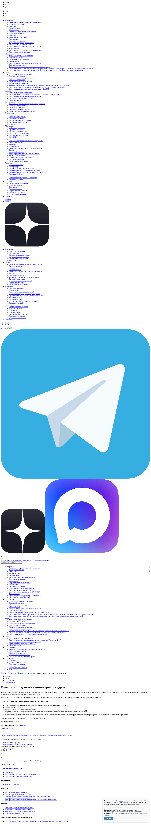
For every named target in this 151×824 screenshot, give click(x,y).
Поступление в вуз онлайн (18, 135)
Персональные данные (17, 41)
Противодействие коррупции (19, 52)
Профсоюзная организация (18, 161)
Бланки (11, 150)
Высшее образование (16, 57)
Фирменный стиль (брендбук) (19, 37)
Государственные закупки (18, 122)
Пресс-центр (13, 35)
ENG (5, 328)
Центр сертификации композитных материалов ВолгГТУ (29, 89)
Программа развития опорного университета (25, 96)
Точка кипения (14, 48)
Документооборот (15, 189)
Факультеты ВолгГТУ (12, 784)
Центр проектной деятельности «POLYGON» (25, 46)
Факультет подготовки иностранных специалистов (27, 104)
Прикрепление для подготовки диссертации (24, 170)
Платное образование (16, 152)
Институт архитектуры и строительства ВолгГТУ (22, 774)
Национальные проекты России (20, 83)
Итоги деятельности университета (21, 93)
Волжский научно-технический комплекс (19, 808)
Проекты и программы (17, 107)
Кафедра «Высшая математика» (16, 792)
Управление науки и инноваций (20, 74)
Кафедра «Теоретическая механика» (17, 798)
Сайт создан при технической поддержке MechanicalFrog (21, 761)
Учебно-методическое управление (21, 56)
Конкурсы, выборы (15, 185)
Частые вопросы (15, 28)
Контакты (12, 115)
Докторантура (14, 167)
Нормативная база (15, 174)
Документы (13, 187)
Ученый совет (14, 30)
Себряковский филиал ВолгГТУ (16, 813)
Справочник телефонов (17, 117)
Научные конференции (17, 80)
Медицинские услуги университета (21, 43)
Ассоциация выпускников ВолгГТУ (22, 44)
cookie (121, 801)
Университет (12, 673)
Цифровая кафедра (15, 100)
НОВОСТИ (13, 137)
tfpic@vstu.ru (21, 725)
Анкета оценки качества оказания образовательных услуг (29, 67)
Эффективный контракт (17, 194)
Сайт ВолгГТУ (10, 772)
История (8, 676)
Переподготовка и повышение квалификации (25, 63)
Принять (108, 818)
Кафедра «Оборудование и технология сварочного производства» (28, 796)
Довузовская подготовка (17, 65)
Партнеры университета (17, 106)
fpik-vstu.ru (9, 729)
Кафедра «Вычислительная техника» (18, 794)
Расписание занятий (16, 179)
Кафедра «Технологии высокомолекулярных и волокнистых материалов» (31, 800)
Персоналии (13, 39)
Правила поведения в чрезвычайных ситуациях (26, 141)
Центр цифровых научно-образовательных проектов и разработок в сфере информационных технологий (46, 70)
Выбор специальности (17, 128)
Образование (9, 680)
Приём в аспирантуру (16, 165)
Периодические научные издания (20, 81)
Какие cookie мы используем (114, 807)
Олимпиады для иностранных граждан (22, 111)
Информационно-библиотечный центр (22, 32)
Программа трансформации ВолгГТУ (22, 98)
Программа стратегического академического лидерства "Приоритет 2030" (35, 94)
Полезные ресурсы (15, 176)
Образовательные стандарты (19, 59)
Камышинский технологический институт (20, 811)
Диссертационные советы (18, 76)
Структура (12, 26)
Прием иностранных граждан (19, 109)
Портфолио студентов (16, 159)
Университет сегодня (16, 24)
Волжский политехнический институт (18, 809)
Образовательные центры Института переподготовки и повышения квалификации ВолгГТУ (37, 821)
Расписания (13, 144)
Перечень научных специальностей (21, 168)
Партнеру (8, 196)
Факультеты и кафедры (17, 33)
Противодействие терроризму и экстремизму (25, 50)
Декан (7, 678)
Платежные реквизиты (17, 118)
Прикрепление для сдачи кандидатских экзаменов (26, 172)
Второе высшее (14, 61)
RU (2, 328)
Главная (3, 673)
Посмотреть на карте (8, 748)
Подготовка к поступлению (19, 133)
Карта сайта (13, 124)
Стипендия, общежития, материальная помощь (25, 148)
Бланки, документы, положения (20, 120)
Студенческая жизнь (16, 142)
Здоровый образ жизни (17, 155)
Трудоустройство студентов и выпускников (24, 154)
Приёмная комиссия (16, 130)
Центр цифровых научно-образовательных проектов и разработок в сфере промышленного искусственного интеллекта (51, 69)
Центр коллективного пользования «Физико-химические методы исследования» (37, 87)
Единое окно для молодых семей (20, 157)
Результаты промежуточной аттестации (23, 178)
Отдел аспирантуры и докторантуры (22, 78)
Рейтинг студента (15, 146)
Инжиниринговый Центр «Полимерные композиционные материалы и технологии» (39, 85)
